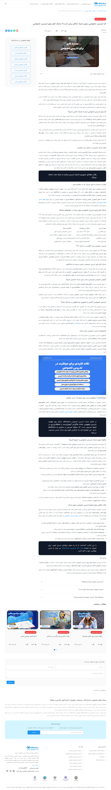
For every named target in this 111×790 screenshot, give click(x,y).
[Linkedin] (14, 771)
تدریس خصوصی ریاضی (75, 750)
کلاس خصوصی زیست (20, 70)
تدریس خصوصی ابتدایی (75, 769)
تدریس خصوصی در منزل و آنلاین (23, 756)
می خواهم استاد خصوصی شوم (96, 754)
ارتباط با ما (101, 757)
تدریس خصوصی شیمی (75, 760)
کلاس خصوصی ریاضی (20, 47)
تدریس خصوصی (86, 4)
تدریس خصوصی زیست (75, 763)
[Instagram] (7, 771)
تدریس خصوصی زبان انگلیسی (73, 754)
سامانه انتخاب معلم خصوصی (96, 750)
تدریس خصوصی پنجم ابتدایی (21, 762)
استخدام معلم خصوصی (73, 4)
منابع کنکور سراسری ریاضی (28, 636)
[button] (56, 649)
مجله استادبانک (102, 11)
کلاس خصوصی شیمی (20, 65)
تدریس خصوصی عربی (75, 766)
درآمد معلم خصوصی (59, 4)
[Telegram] (10, 771)
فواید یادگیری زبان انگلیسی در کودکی (58, 636)
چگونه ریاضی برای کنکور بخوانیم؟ (92, 636)
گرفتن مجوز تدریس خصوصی (68, 412)
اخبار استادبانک (34, 4)
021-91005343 (23, 768)
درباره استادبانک (100, 760)
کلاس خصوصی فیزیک (20, 59)
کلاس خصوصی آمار (20, 82)
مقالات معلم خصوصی (47, 4)
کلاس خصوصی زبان (20, 53)
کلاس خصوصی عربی (21, 76)
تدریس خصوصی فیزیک (75, 757)
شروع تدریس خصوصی (71, 516)
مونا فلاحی (103, 30)
